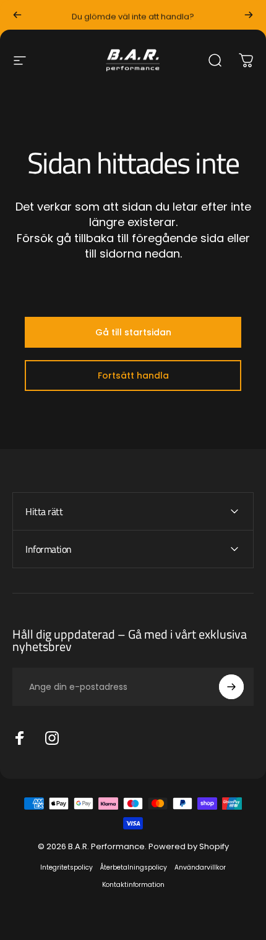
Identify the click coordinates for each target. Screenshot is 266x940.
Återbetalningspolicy (133, 867)
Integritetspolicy (66, 867)
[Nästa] (248, 15)
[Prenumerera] (231, 686)
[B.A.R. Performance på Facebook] (19, 738)
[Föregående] (17, 15)
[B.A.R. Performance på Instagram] (52, 738)
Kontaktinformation (133, 884)
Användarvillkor (200, 867)
